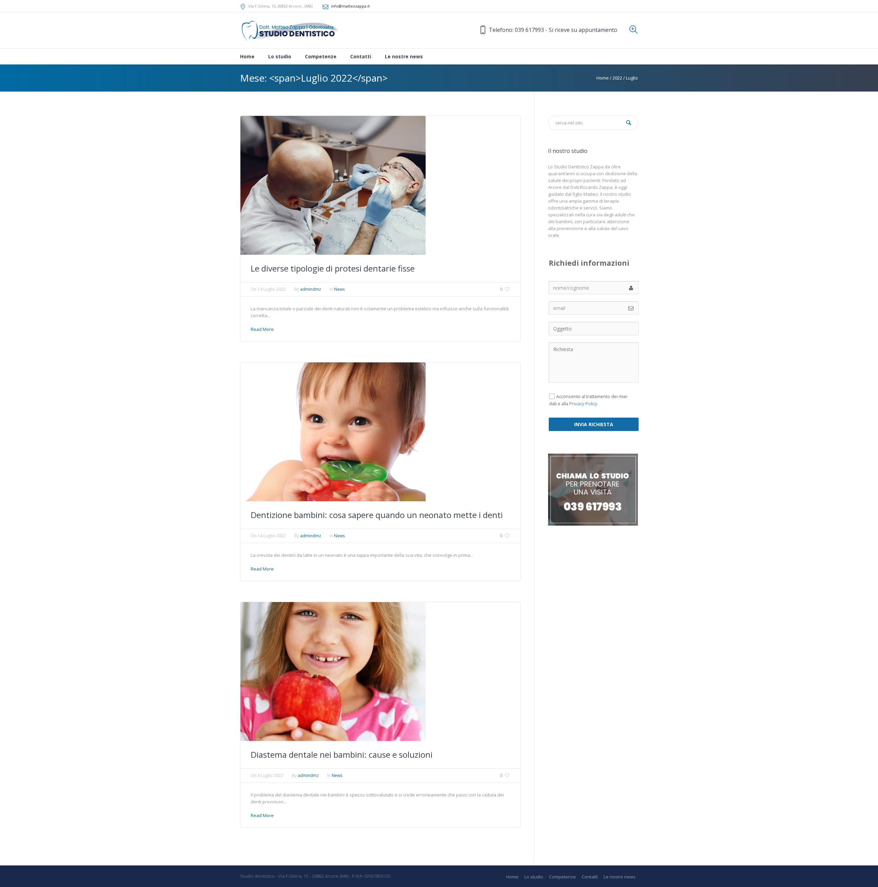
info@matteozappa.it (350, 6)
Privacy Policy (583, 403)
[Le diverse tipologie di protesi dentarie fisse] (333, 185)
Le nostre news (620, 877)
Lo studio (533, 877)
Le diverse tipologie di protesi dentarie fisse (333, 268)
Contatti (590, 877)
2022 (617, 78)
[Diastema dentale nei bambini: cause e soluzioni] (333, 671)
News (339, 289)
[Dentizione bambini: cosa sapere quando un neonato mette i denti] (333, 431)
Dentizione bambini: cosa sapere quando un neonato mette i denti (377, 514)
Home (602, 78)
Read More (262, 329)
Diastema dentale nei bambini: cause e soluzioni (341, 754)
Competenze (562, 877)
